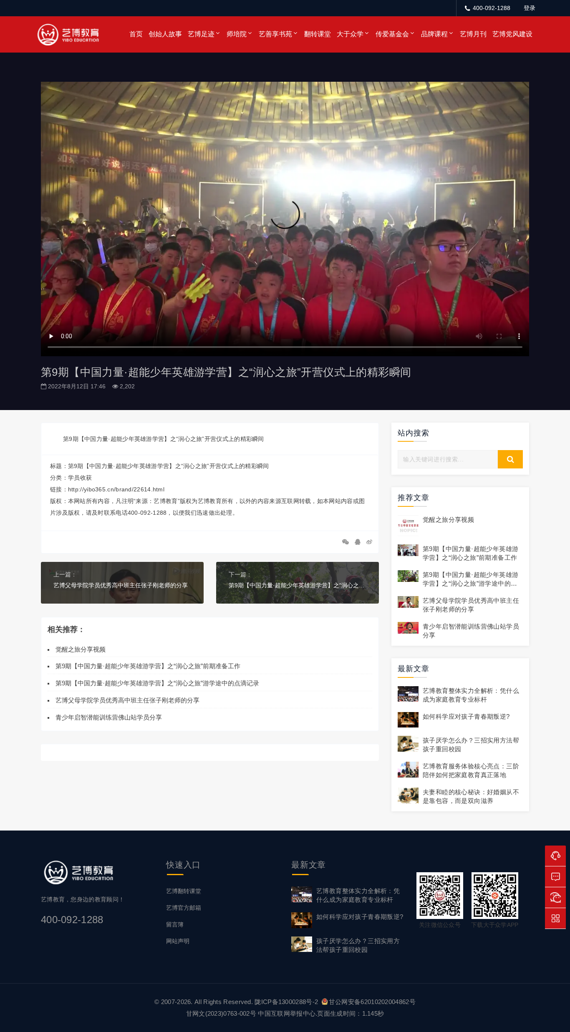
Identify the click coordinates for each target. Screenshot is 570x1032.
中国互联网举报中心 (286, 1013)
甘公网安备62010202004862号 (372, 1001)
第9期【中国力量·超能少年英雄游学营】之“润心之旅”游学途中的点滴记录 (297, 585)
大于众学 (350, 34)
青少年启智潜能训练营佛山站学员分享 (108, 717)
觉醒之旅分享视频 (80, 649)
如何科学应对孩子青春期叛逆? (466, 716)
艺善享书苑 (275, 34)
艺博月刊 (473, 34)
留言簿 (175, 924)
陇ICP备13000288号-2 (287, 1001)
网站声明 (177, 941)
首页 (136, 34)
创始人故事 (165, 34)
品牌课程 (434, 34)
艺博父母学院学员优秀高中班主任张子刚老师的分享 (120, 585)
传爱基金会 (392, 34)
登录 (529, 8)
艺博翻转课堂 (183, 891)
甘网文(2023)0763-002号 (221, 1013)
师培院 (237, 34)
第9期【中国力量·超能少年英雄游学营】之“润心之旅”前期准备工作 (147, 666)
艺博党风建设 (512, 34)
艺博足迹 (201, 34)
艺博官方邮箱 (183, 907)
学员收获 (80, 477)
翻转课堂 (317, 34)
